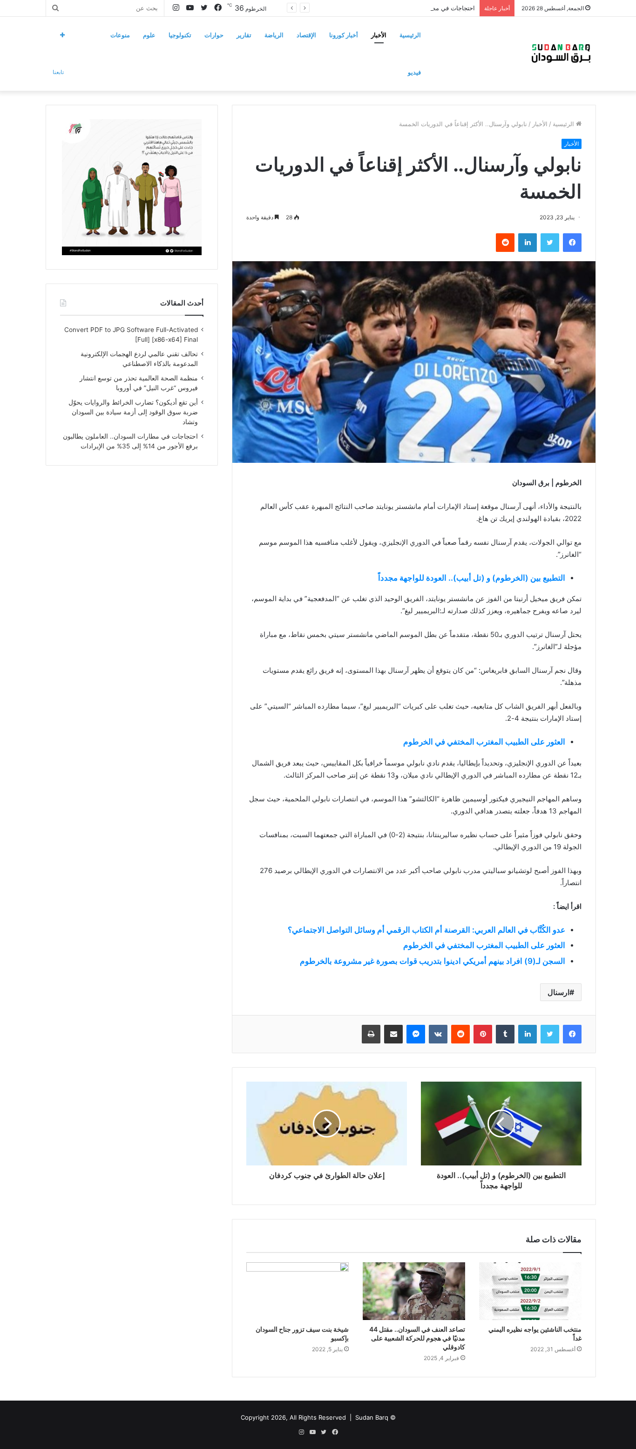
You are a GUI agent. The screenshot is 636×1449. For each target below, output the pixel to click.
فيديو (414, 72)
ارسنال (558, 992)
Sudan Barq (371, 1417)
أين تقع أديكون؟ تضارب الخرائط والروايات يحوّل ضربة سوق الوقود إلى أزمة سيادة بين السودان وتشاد (133, 412)
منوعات (120, 35)
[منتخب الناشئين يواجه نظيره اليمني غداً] (530, 1291)
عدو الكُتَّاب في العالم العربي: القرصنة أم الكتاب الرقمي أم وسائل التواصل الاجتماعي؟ (426, 929)
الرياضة (274, 35)
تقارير (244, 35)
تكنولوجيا (180, 35)
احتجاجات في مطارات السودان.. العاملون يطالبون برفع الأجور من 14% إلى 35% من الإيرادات (354, 8)
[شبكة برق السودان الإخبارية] (561, 53)
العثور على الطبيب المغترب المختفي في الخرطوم (484, 741)
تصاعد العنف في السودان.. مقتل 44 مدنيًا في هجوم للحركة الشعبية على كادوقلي (417, 1338)
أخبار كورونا (343, 35)
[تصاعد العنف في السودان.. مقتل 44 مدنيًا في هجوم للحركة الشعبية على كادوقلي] (414, 1291)
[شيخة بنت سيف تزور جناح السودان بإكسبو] (297, 1291)
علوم (149, 35)
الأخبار (378, 35)
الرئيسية (410, 35)
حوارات (213, 35)
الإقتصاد (306, 35)
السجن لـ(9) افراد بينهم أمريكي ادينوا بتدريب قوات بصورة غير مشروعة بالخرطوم (432, 961)
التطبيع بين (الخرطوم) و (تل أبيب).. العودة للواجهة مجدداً (471, 577)
